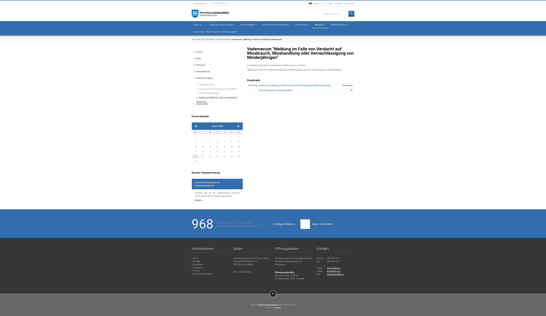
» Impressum (197, 267)
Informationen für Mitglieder (275, 25)
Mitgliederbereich (338, 25)
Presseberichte (203, 71)
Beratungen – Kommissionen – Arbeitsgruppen (215, 32)
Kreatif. (278, 308)
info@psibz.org (200, 3)
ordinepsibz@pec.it (335, 274)
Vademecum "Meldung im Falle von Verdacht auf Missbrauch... (217, 98)
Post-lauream (301, 25)
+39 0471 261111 (219, 3)
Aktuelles (319, 25)
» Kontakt (196, 261)
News (198, 58)
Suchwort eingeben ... (332, 14)
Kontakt (338, 3)
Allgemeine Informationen (221, 25)
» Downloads (197, 264)
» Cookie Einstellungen (202, 274)
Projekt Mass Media (206, 85)
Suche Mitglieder (247, 25)
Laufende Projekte (222, 39)
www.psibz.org (198, 39)
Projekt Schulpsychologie (209, 93)
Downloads (349, 3)
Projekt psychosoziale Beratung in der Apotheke (217, 89)
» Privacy (196, 271)
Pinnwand (200, 65)
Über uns (198, 25)
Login (329, 3)
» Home (195, 258)
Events (199, 52)
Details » (199, 200)
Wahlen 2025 (202, 104)
